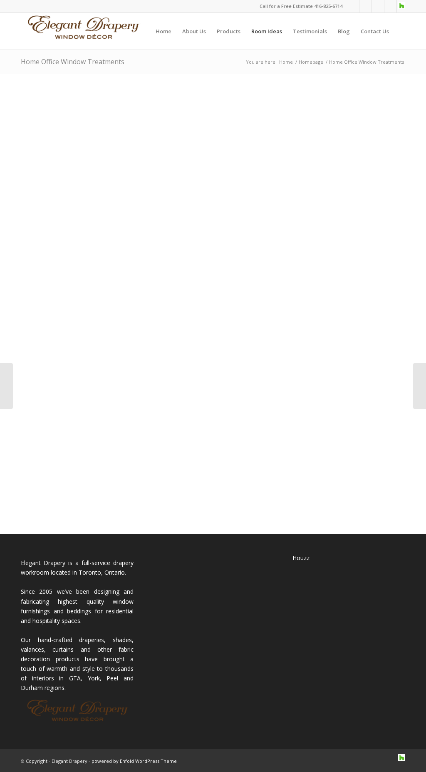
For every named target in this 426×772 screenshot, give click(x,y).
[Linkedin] (353, 6)
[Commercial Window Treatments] (419, 386)
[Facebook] (365, 6)
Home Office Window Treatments (72, 61)
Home (286, 62)
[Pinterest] (378, 6)
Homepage (311, 62)
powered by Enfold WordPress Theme (134, 761)
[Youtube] (390, 6)
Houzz (301, 558)
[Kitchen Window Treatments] (6, 386)
